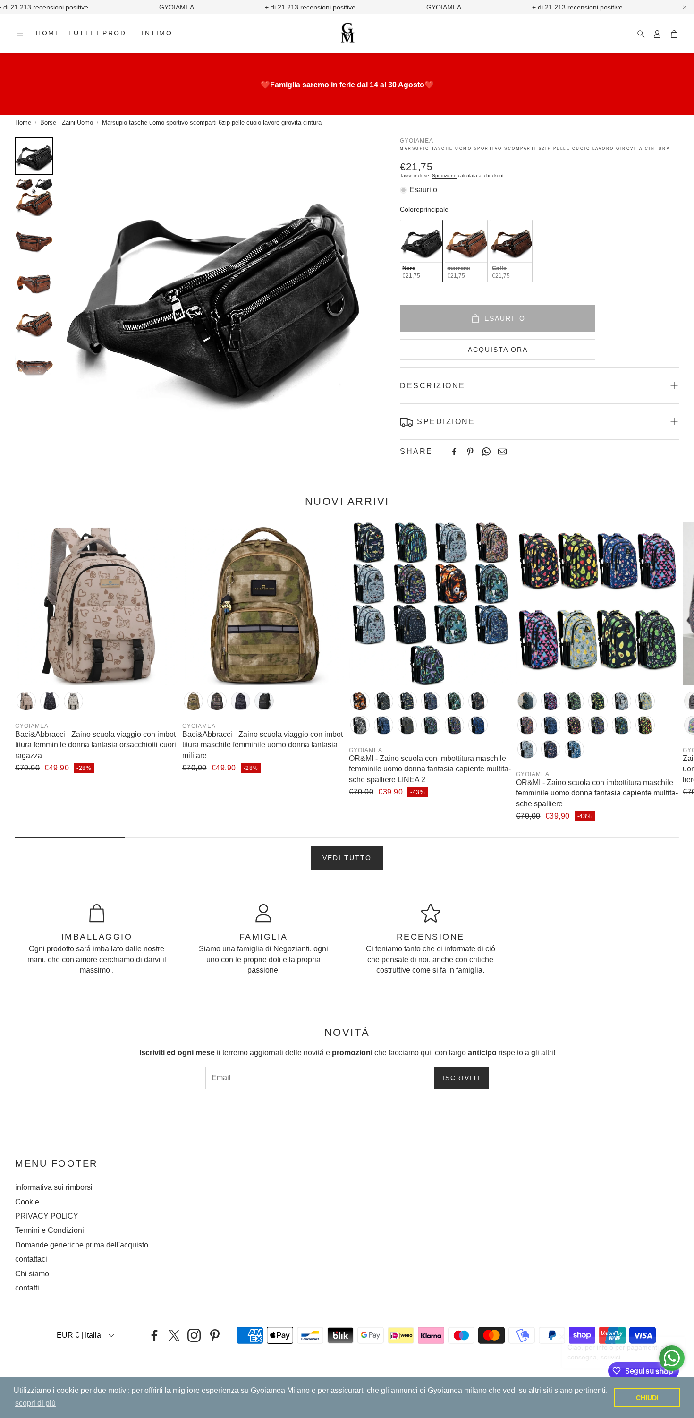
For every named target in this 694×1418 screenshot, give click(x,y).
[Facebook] (454, 451)
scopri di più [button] (35, 1403)
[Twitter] (174, 1335)
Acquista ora (498, 349)
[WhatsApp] (486, 451)
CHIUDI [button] (647, 1397)
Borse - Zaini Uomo (66, 122)
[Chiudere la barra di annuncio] (684, 7)
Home (23, 122)
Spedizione (444, 175)
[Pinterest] (470, 451)
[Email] (502, 451)
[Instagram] (194, 1335)
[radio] (421, 251)
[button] (20, 34)
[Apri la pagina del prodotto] (96, 603)
